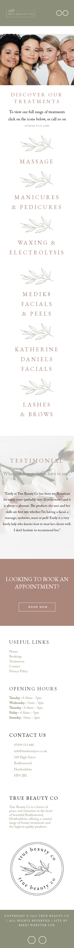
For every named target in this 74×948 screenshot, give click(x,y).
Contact (14, 666)
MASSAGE (37, 161)
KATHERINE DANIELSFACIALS (37, 359)
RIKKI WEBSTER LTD (37, 925)
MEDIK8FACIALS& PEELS (37, 303)
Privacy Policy (18, 671)
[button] (49, 13)
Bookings (15, 656)
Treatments (16, 661)
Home (13, 651)
